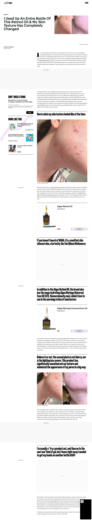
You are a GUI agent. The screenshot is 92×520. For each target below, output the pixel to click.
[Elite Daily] (8, 2)
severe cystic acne (63, 91)
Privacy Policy (10, 107)
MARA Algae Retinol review (46, 60)
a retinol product (61, 338)
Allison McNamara (76, 244)
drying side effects (54, 419)
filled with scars (75, 95)
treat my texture (66, 193)
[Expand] (81, 500)
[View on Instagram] (62, 264)
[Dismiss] (90, 500)
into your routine (59, 503)
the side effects (54, 501)
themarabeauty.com (51, 195)
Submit (29, 112)
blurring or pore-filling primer (65, 105)
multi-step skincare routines (56, 187)
